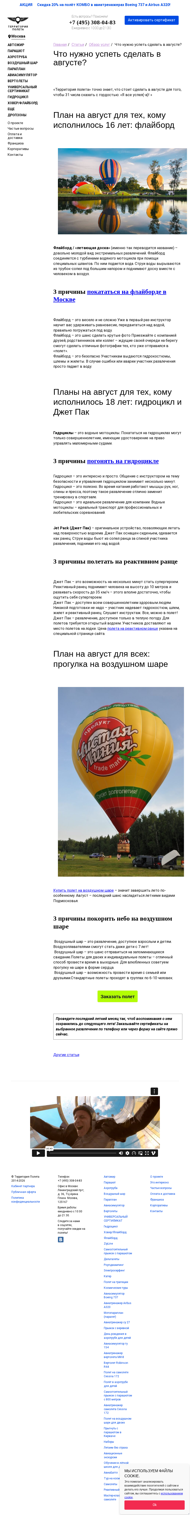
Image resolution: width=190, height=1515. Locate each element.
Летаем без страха (116, 1447)
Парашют (16, 51)
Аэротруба (17, 57)
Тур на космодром (116, 1478)
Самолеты (110, 1484)
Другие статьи (66, 1055)
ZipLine (108, 1243)
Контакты (15, 155)
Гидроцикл (18, 97)
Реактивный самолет (117, 1489)
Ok (155, 1505)
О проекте (15, 123)
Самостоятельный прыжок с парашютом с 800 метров (118, 1395)
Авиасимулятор (22, 75)
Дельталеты (111, 1259)
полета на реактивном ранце (132, 628)
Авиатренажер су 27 (117, 1322)
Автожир (16, 45)
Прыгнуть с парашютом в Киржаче (112, 1432)
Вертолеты (18, 81)
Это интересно (159, 1182)
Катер (107, 1276)
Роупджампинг (114, 1265)
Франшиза (16, 143)
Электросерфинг (114, 1270)
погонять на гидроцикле (123, 460)
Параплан (16, 69)
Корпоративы (18, 149)
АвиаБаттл (111, 1472)
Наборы (109, 1441)
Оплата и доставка (15, 136)
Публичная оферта (23, 1192)
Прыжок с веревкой (116, 1328)
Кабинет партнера (23, 1186)
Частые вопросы (21, 128)
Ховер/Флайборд (23, 103)
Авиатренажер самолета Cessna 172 (115, 1409)
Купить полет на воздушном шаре (83, 890)
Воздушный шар (23, 63)
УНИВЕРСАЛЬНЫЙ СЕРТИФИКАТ (22, 89)
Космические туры (116, 1287)
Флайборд (110, 1238)
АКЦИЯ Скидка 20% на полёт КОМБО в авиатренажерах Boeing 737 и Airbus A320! (95, 5)
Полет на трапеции (116, 1282)
